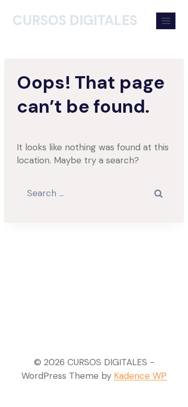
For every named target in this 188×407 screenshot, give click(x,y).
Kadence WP (140, 375)
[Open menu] (165, 21)
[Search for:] (94, 193)
